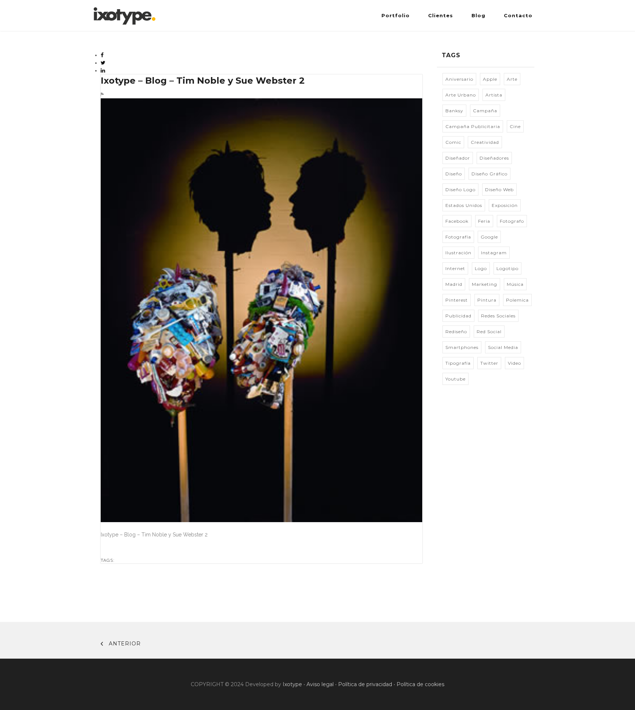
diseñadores (494, 158)
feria (484, 221)
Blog (478, 15)
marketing (484, 284)
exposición (505, 205)
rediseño (456, 331)
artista (493, 95)
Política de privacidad (365, 684)
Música (515, 284)
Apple (490, 79)
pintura (486, 300)
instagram (494, 252)
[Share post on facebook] (102, 55)
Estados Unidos (463, 205)
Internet (455, 268)
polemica (517, 300)
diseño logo (460, 189)
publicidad (458, 315)
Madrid (453, 284)
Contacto (518, 15)
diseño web (499, 189)
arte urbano (460, 95)
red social (489, 331)
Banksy (454, 110)
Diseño (453, 173)
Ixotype (292, 684)
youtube (455, 379)
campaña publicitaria (472, 126)
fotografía (458, 237)
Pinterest (456, 300)
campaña (485, 110)
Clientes (440, 15)
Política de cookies (420, 684)
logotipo (507, 268)
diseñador (457, 158)
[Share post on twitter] (103, 63)
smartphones (461, 347)
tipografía (458, 363)
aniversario (459, 79)
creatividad (485, 142)
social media (503, 347)
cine (515, 126)
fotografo (512, 221)
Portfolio (395, 15)
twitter (489, 363)
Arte (512, 79)
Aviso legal (320, 684)
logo (481, 268)
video (514, 363)
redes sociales (498, 315)
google (489, 237)
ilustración (458, 252)
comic (453, 142)
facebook (457, 221)
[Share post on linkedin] (103, 70)
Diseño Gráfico (489, 173)
